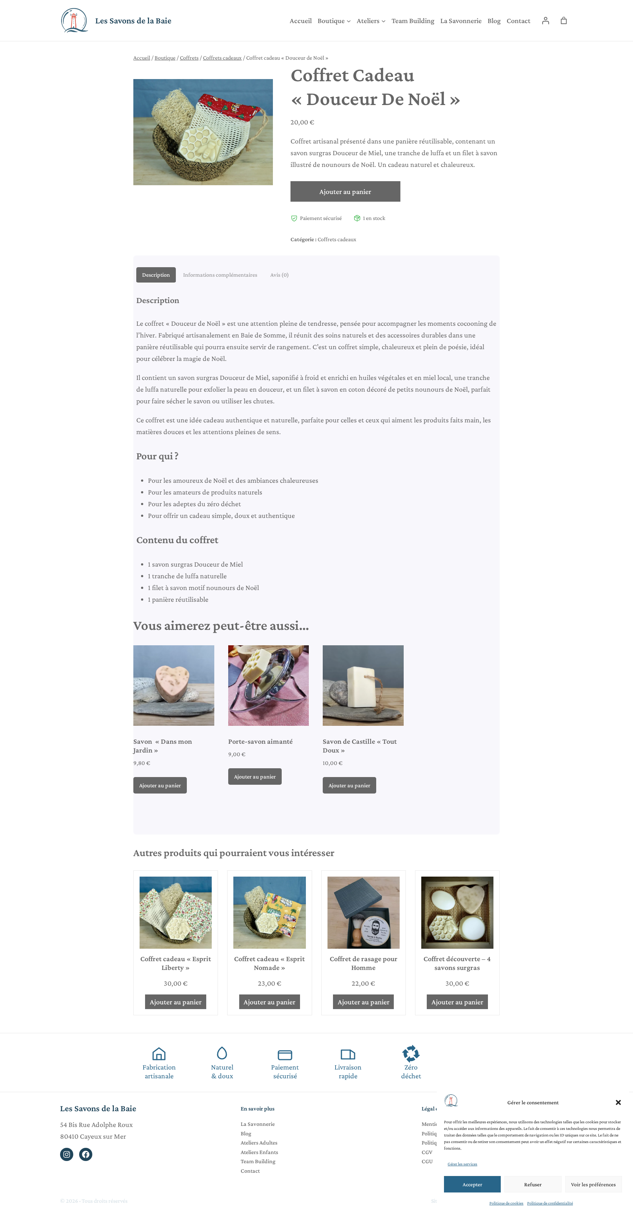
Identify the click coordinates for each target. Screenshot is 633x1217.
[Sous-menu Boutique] (349, 20)
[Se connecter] (545, 20)
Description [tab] (156, 275)
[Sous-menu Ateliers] (383, 20)
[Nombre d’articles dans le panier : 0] (564, 20)
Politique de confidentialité (550, 1203)
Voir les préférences (593, 1184)
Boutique (165, 58)
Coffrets (189, 58)
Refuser (533, 1184)
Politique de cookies (506, 1203)
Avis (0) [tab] (279, 275)
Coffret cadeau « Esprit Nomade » (269, 963)
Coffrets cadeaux (222, 58)
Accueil (141, 58)
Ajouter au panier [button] (160, 785)
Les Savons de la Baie (133, 20)
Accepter (472, 1184)
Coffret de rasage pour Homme (363, 963)
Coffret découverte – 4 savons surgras (457, 963)
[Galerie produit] (203, 132)
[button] (618, 1102)
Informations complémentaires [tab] (220, 275)
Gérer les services (462, 1163)
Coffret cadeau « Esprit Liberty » (175, 963)
